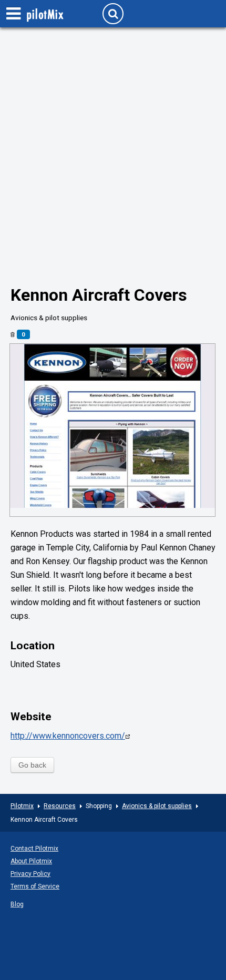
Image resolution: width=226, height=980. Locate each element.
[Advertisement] (113, 145)
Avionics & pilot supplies (157, 806)
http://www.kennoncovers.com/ (68, 736)
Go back (32, 765)
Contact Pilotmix (34, 848)
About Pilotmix (31, 861)
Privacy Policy (30, 873)
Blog (17, 904)
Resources (60, 806)
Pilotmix (22, 806)
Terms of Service (35, 886)
